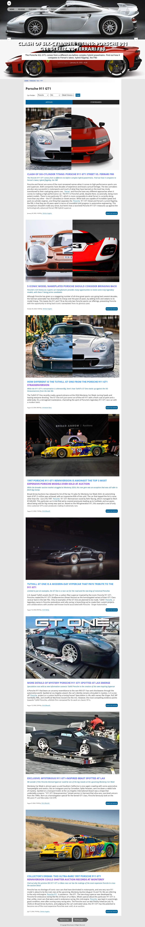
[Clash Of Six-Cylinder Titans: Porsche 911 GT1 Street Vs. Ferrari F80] (72, 139)
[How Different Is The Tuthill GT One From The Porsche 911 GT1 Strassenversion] (72, 346)
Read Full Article (111, 213)
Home (26, 81)
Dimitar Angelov (47, 213)
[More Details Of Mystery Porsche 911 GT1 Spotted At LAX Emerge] (72, 647)
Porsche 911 (52, 894)
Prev (9, 39)
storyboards (96, 102)
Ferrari (67, 191)
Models (43, 9)
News (12, 9)
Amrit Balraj (45, 610)
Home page (79, 920)
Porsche (33, 81)
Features (32, 9)
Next (136, 39)
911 (38, 81)
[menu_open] (9, 3)
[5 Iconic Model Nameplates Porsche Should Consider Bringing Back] (72, 251)
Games (63, 9)
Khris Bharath (46, 511)
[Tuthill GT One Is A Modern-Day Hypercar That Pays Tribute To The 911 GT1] (72, 548)
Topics (53, 9)
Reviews (21, 9)
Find (78, 95)
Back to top (64, 920)
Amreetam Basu (47, 407)
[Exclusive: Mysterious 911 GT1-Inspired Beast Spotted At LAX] (72, 743)
